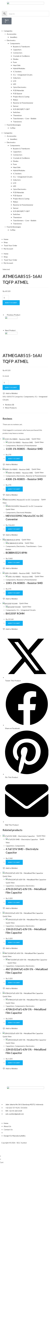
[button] (10, 393)
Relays (15, 100)
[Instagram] (4, 1149)
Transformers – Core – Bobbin (24, 118)
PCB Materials (18, 90)
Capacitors (17, 50)
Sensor (15, 106)
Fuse (15, 62)
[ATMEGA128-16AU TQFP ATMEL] (11, 322)
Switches (16, 112)
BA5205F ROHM (15, 613)
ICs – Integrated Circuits (22, 75)
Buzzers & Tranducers (21, 46)
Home (6, 239)
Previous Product (13, 315)
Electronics (11, 40)
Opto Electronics (19, 87)
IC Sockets (17, 71)
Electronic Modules (24, 512)
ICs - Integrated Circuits (26, 610)
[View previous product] (5, 315)
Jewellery (13, 37)
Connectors (17, 53)
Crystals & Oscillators (21, 56)
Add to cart (11, 303)
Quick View (35, 439)
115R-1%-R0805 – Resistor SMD (24, 448)
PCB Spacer (17, 93)
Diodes (15, 59)
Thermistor (17, 115)
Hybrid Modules (19, 68)
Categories (8, 31)
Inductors (17, 78)
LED (14, 84)
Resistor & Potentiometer (23, 103)
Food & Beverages (14, 125)
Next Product (10, 330)
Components (15, 43)
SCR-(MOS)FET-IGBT (21, 109)
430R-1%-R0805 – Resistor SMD (24, 479)
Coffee (12, 128)
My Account (8, 249)
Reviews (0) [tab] (9, 405)
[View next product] (16, 330)
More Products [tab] (11, 408)
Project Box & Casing (21, 97)
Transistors (17, 122)
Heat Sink (16, 65)
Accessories (11, 34)
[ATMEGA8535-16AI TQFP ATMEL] (11, 338)
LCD (14, 81)
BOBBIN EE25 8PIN (16, 552)
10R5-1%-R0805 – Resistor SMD (24, 583)
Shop (6, 242)
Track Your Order (10, 245)
